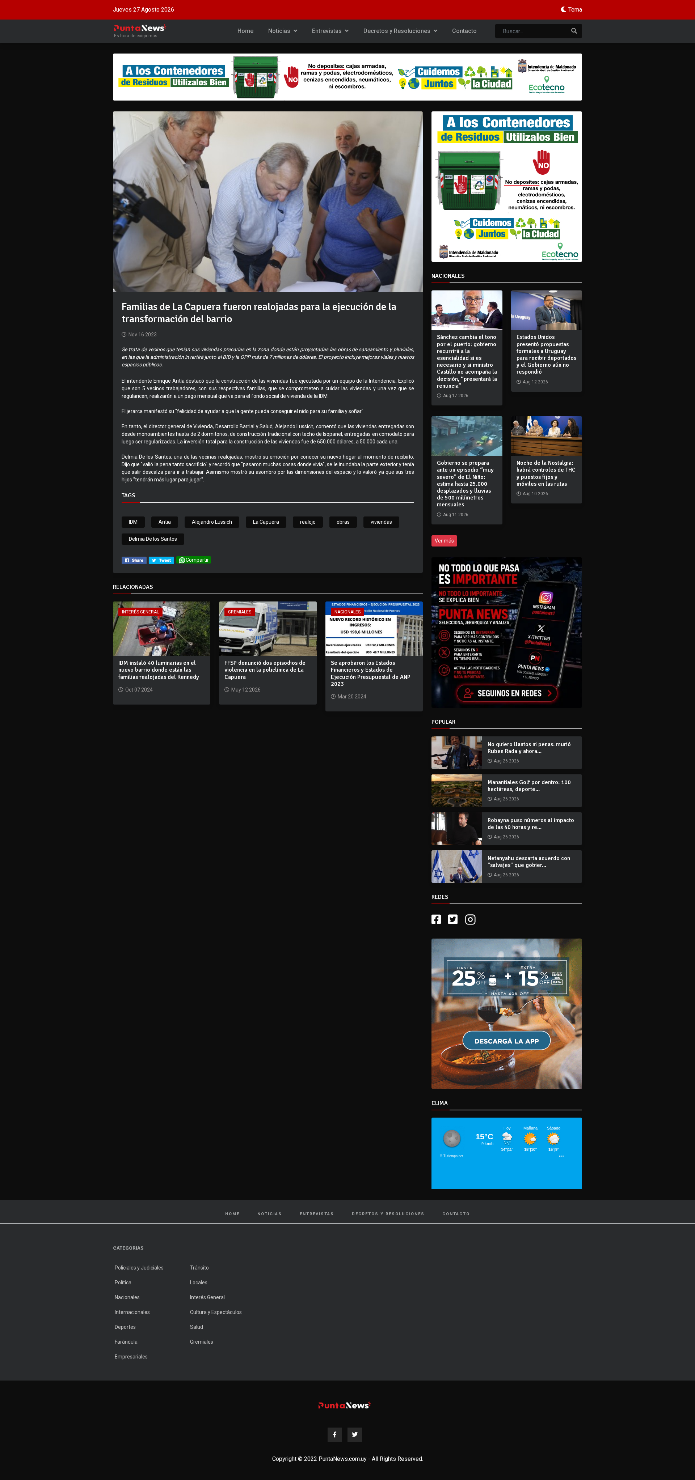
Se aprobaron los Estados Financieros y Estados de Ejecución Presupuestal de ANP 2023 (370, 673)
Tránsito (199, 1268)
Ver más (444, 541)
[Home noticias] (344, 1405)
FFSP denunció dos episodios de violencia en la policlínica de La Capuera (265, 669)
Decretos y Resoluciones (397, 30)
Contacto (464, 30)
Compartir (197, 560)
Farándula (126, 1342)
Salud (196, 1327)
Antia (165, 522)
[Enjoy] (506, 1013)
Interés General (140, 611)
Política (123, 1282)
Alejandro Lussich (212, 522)
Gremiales (239, 611)
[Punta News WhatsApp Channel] (506, 632)
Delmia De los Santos (153, 539)
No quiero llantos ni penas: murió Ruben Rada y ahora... (529, 748)
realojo (308, 522)
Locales (198, 1282)
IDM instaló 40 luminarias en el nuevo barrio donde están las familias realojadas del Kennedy (158, 669)
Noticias (280, 30)
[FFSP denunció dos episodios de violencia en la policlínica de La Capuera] (267, 628)
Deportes (125, 1327)
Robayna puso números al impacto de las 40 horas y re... (531, 824)
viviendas (381, 522)
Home (245, 30)
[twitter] (161, 560)
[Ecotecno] (347, 77)
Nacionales (347, 611)
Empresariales (131, 1357)
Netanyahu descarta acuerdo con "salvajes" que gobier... (529, 862)
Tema (575, 9)
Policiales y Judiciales (139, 1268)
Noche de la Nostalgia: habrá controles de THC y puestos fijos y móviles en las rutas (546, 473)
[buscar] (574, 31)
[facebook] (134, 560)
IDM (133, 522)
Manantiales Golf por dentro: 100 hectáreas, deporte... (529, 786)
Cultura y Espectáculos (216, 1312)
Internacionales (132, 1312)
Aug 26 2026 (506, 761)
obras (343, 522)
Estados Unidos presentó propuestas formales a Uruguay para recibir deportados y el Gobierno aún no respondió (546, 354)
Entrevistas (327, 30)
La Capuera (266, 522)
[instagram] (471, 919)
